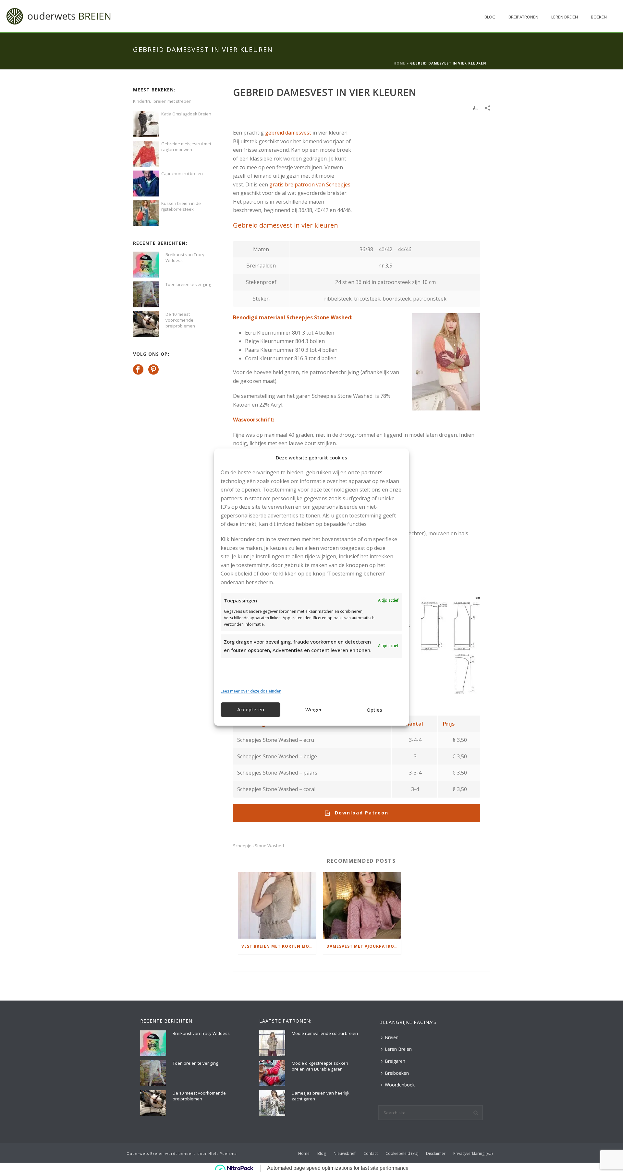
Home (399, 63)
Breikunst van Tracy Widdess (184, 257)
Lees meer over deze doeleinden (251, 691)
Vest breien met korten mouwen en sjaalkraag (278, 946)
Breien (391, 1037)
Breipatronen (523, 17)
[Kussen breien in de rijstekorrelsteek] (146, 213)
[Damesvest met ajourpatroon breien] (362, 905)
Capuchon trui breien (182, 173)
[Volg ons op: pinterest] (153, 369)
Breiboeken (397, 1073)
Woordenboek (400, 1085)
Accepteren (250, 709)
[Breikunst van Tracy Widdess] (146, 265)
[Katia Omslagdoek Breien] (146, 124)
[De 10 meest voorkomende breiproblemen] (146, 324)
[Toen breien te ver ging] (146, 294)
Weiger (313, 709)
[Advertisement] (415, 160)
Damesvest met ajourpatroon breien (363, 946)
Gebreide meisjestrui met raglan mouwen (186, 146)
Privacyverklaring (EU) (473, 1153)
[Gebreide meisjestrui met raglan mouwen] (146, 154)
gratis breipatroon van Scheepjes (309, 184)
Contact (370, 1153)
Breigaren (395, 1061)
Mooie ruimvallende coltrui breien (325, 1033)
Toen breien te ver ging (188, 284)
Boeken (599, 17)
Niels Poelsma (222, 1153)
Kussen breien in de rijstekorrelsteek (181, 206)
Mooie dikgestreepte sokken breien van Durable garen (320, 1066)
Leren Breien (564, 17)
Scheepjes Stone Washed (258, 846)
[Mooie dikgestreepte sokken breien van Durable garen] (272, 1073)
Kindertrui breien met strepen (162, 101)
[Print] (475, 107)
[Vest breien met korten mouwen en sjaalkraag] (277, 905)
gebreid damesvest (288, 132)
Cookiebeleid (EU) (401, 1153)
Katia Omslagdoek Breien (186, 114)
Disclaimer (436, 1153)
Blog (489, 17)
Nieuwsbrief (345, 1153)
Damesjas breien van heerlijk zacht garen (320, 1096)
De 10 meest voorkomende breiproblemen (180, 320)
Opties (374, 710)
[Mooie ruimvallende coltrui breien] (272, 1043)
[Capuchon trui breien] (146, 183)
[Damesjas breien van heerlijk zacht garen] (272, 1103)
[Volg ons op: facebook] (138, 369)
